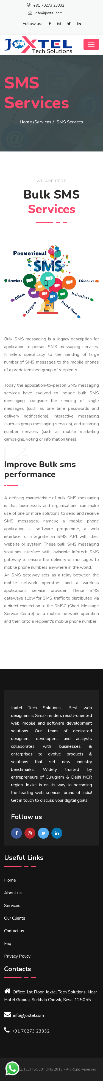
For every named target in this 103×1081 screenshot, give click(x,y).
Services (42, 122)
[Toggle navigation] (91, 44)
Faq (7, 944)
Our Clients (14, 918)
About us (13, 893)
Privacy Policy (17, 956)
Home (10, 880)
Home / (27, 122)
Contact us (14, 931)
